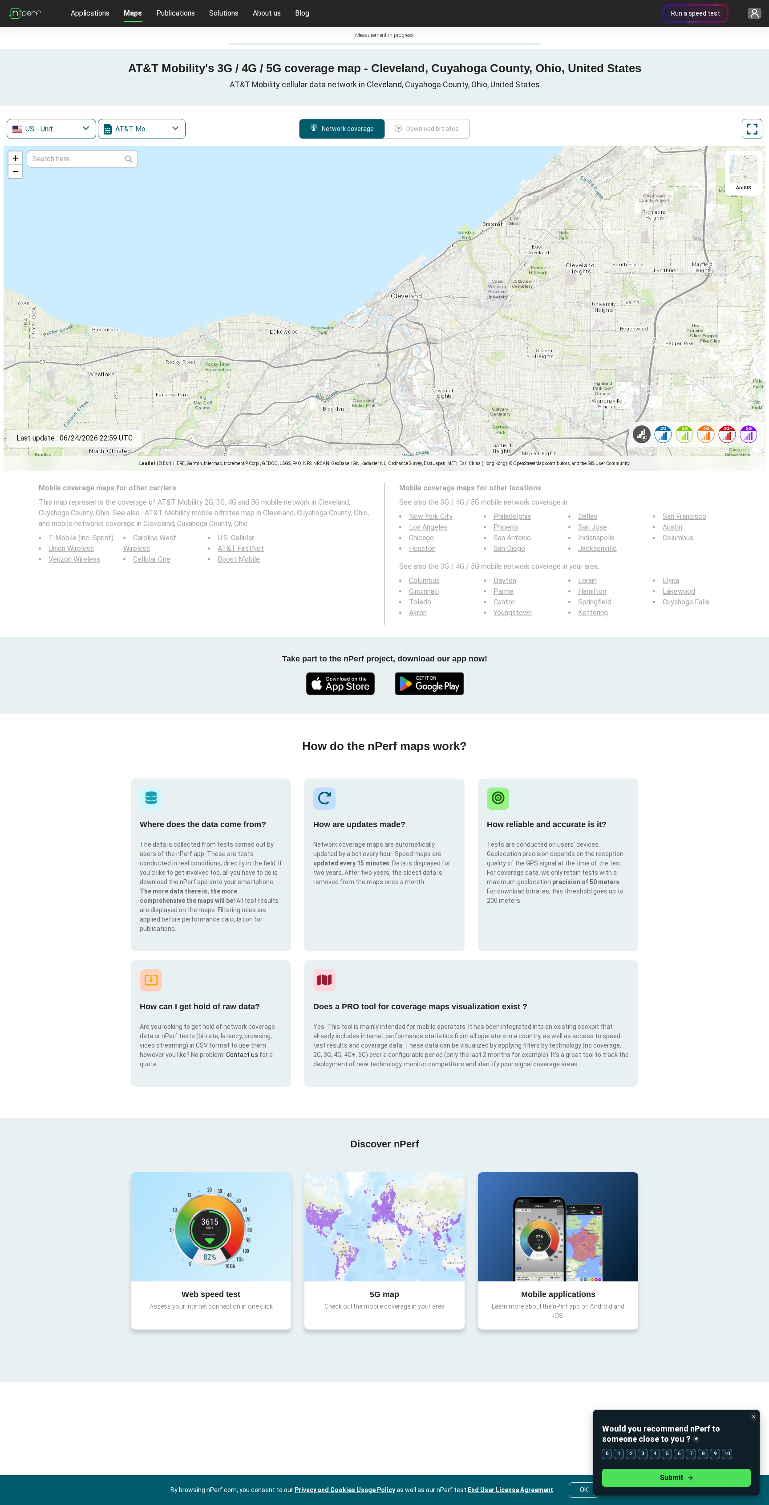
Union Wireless (71, 548)
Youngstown (513, 612)
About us (267, 13)
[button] (15, 158)
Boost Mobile (239, 559)
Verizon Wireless (74, 559)
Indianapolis (596, 538)
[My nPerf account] (751, 14)
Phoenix (506, 527)
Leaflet (147, 463)
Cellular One (151, 559)
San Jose (592, 527)
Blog (302, 13)
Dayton (505, 580)
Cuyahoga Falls (686, 602)
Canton (505, 602)
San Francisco (684, 516)
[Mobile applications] (558, 1226)
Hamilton (592, 591)
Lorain (587, 580)
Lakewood (679, 591)
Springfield (594, 602)
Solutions (224, 13)
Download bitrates (432, 128)
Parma (504, 591)
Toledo (420, 602)
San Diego (509, 548)
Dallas (587, 516)
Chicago (421, 538)
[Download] (340, 684)
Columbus (678, 538)
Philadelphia (512, 516)
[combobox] (51, 129)
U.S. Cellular (236, 538)
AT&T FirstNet (241, 548)
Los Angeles (428, 527)
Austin (672, 527)
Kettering (593, 612)
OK (584, 1489)
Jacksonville (597, 548)
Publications (175, 13)
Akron (418, 612)
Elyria (671, 580)
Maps (133, 13)
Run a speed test (695, 13)
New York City (431, 516)
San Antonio (512, 538)
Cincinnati (424, 591)
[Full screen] (752, 129)
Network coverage (348, 128)
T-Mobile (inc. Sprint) (81, 538)
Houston (422, 548)
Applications (90, 13)
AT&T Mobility (167, 513)
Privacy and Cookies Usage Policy (345, 1489)
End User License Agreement (510, 1489)
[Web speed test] (211, 1227)
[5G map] (384, 1227)
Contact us (242, 1054)
